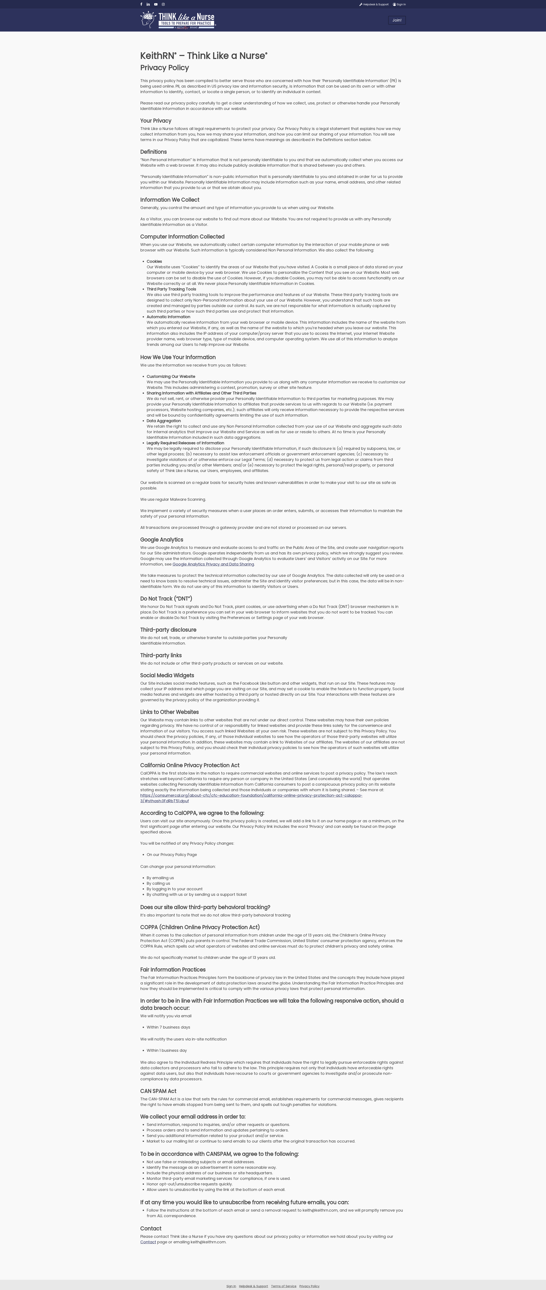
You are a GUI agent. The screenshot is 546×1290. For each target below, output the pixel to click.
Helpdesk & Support (253, 1286)
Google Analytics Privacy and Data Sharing (213, 564)
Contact (148, 1242)
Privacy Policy (309, 1286)
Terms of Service (283, 1286)
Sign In (231, 1286)
